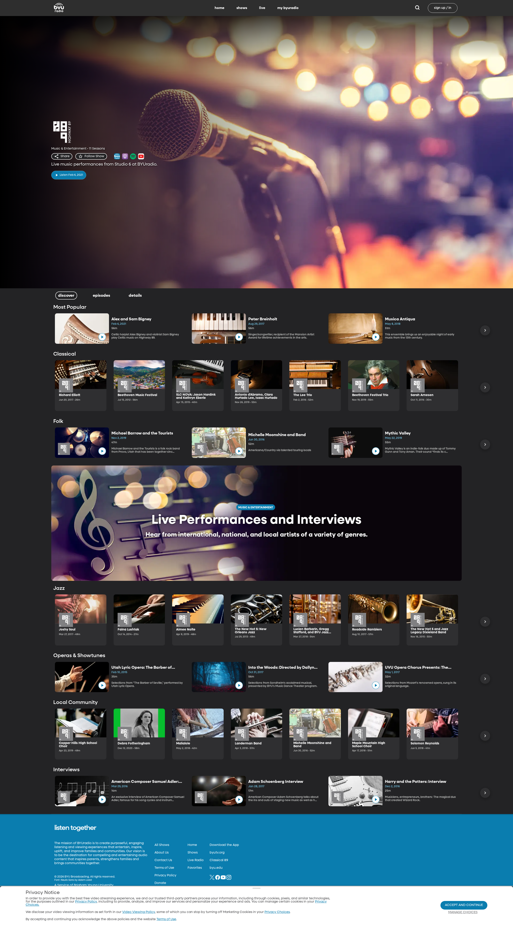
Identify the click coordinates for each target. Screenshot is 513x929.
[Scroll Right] (485, 330)
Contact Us (163, 860)
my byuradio (288, 8)
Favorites (195, 868)
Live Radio (196, 860)
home (219, 8)
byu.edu (216, 868)
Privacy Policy (165, 875)
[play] (102, 337)
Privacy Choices (277, 912)
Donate (160, 883)
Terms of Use (164, 868)
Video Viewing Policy (138, 912)
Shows (193, 852)
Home (192, 845)
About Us (162, 852)
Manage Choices (463, 912)
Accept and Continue (464, 905)
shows (241, 8)
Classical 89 (219, 860)
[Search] (417, 8)
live (262, 8)
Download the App (224, 845)
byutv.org (217, 852)
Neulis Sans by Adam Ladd (76, 880)
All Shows (162, 845)
